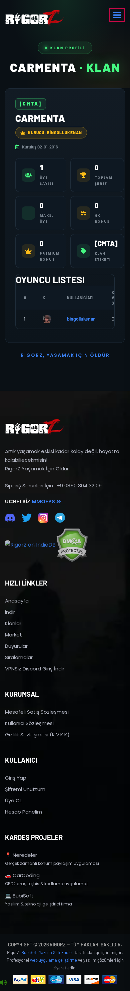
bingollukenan (81, 319)
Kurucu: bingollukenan (55, 132)
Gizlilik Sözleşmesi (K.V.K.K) (37, 734)
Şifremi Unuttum (25, 789)
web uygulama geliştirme (53, 960)
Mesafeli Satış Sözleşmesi (37, 711)
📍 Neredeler (21, 855)
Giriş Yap (15, 777)
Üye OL (13, 800)
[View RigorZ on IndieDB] (30, 545)
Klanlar (13, 623)
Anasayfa (17, 600)
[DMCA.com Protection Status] (72, 545)
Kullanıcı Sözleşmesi (29, 723)
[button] (117, 15)
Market (13, 634)
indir (10, 612)
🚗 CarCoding (22, 875)
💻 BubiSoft (19, 895)
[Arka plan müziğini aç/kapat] (3, 982)
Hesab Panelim (23, 811)
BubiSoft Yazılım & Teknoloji (47, 952)
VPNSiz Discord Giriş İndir (34, 668)
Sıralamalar (19, 657)
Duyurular (16, 645)
